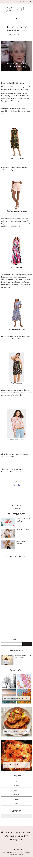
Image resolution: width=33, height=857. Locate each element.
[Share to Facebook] (15, 505)
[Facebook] (20, 2)
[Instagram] (26, 2)
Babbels (16, 785)
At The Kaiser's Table (15, 853)
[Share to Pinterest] (18, 505)
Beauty (16, 790)
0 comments (17, 508)
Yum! (16, 804)
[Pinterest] (30, 2)
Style (22, 34)
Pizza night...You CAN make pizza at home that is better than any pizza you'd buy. (16, 765)
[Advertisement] (16, 617)
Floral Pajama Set (16, 383)
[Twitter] (23, 2)
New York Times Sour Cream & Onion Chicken (16, 731)
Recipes (16, 794)
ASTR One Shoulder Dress (16, 329)
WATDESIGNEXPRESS (16, 854)
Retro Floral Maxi (16, 267)
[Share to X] (12, 505)
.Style (16, 781)
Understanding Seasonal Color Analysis (16, 698)
